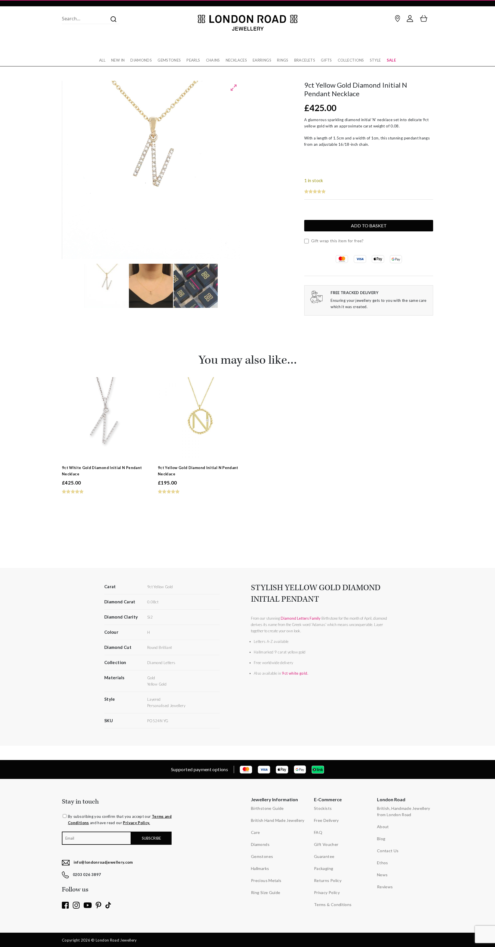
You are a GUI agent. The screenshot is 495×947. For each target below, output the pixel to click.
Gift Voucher (326, 844)
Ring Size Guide (265, 892)
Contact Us (388, 850)
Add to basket (369, 225)
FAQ (318, 832)
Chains (213, 60)
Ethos (382, 862)
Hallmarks (260, 868)
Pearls (193, 60)
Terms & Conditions (332, 904)
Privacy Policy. (136, 822)
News (382, 874)
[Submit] (112, 18)
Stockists (323, 808)
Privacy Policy (327, 892)
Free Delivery (326, 820)
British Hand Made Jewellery (278, 820)
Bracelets (304, 60)
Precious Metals (266, 880)
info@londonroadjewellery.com (103, 862)
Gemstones (169, 60)
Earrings (262, 60)
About (383, 826)
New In (118, 60)
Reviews (385, 886)
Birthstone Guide (267, 808)
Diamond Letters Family (301, 618)
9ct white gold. (295, 673)
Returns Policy (327, 880)
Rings (282, 60)
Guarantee (324, 856)
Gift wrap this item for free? (337, 240)
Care (255, 832)
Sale (391, 60)
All (102, 60)
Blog (381, 838)
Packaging (323, 868)
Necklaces (236, 60)
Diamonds (141, 60)
